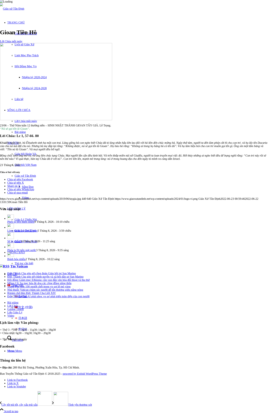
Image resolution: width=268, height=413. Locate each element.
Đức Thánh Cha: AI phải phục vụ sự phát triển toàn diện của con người (48, 296)
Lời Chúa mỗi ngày (11, 41)
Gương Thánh (15, 309)
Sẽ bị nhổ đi (14, 241)
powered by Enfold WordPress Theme (85, 373)
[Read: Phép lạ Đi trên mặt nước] (10, 246)
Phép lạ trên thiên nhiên (20, 221)
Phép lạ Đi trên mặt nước (21, 250)
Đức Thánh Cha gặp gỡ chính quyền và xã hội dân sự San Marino (45, 276)
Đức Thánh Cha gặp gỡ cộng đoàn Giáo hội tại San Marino (41, 273)
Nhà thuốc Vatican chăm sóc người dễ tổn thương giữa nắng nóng (45, 289)
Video (10, 315)
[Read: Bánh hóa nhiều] (10, 255)
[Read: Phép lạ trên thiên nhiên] (10, 218)
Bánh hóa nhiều (16, 259)
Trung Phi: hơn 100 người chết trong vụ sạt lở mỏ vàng (39, 286)
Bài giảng (12, 302)
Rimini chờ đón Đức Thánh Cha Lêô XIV (31, 293)
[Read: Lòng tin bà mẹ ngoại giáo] (10, 227)
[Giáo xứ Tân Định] (12, 8)
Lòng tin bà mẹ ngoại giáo (22, 230)
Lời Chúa (12, 305)
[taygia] (56, 119)
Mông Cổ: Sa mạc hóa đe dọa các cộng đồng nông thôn (39, 283)
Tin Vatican (19, 266)
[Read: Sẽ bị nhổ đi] (10, 238)
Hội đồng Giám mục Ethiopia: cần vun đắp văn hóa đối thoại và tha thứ (48, 279)
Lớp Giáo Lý (14, 312)
